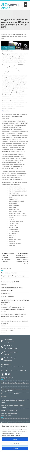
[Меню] (25, 4)
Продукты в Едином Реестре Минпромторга (13, 275)
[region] (15, 437)
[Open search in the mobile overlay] (22, 6)
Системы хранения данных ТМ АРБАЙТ (12, 287)
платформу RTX (16, 123)
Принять (15, 439)
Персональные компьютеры (9, 278)
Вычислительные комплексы (9, 413)
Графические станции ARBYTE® (10, 281)
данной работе (20, 151)
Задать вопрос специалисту (8, 273)
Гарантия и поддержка (7, 296)
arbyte (4, 51)
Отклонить (15, 448)
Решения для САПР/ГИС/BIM (9, 410)
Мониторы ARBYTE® (7, 290)
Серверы (3, 284)
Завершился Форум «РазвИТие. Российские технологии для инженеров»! (8, 257)
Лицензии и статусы (6, 420)
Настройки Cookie (15, 444)
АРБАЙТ (6, 8)
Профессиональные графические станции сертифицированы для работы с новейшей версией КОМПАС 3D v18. (22, 258)
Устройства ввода (6, 293)
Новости (11, 51)
